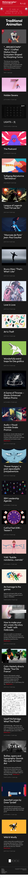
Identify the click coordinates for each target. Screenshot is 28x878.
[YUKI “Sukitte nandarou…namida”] (14, 547)
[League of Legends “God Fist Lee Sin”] (14, 195)
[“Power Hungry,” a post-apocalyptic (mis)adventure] (14, 456)
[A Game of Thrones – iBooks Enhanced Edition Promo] (14, 380)
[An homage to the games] (14, 576)
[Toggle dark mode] (23, 3)
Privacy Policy (4, 871)
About (2, 868)
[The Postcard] (14, 138)
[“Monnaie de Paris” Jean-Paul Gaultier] (14, 224)
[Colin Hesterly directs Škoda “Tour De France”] (14, 656)
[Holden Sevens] (14, 85)
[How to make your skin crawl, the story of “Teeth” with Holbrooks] (14, 612)
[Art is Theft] (14, 321)
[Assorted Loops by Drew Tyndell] (14, 789)
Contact (3, 870)
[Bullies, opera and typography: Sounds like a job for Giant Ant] (14, 746)
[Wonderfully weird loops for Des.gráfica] (14, 348)
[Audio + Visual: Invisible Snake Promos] (14, 414)
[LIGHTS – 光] (14, 111)
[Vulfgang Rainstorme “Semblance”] (14, 165)
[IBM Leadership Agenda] (14, 488)
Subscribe (3, 872)
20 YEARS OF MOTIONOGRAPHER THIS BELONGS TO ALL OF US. (14, 11)
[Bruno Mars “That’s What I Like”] (14, 256)
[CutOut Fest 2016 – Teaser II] (14, 517)
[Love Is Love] (14, 291)
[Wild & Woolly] (14, 827)
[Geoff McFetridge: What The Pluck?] (14, 703)
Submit (2, 869)
